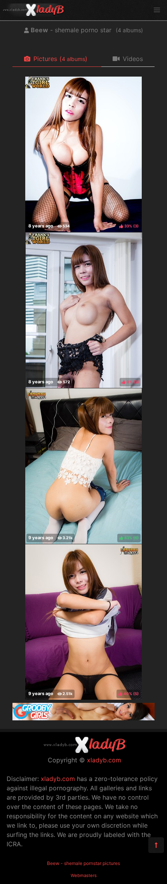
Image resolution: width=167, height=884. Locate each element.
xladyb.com (104, 760)
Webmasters (84, 875)
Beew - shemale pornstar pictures (83, 863)
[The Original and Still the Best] (83, 718)
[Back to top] (156, 845)
